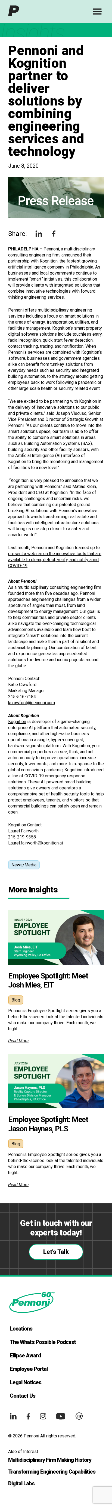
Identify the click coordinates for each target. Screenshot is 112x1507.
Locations (21, 1328)
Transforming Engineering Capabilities (51, 1471)
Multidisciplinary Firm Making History (49, 1460)
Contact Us (22, 1395)
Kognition (17, 721)
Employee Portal (29, 1369)
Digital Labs (21, 1483)
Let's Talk (56, 1251)
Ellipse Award (25, 1355)
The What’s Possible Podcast (43, 1342)
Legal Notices (25, 1382)
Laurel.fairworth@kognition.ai (35, 843)
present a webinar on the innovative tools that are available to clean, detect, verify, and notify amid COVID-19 (54, 559)
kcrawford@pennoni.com (31, 702)
